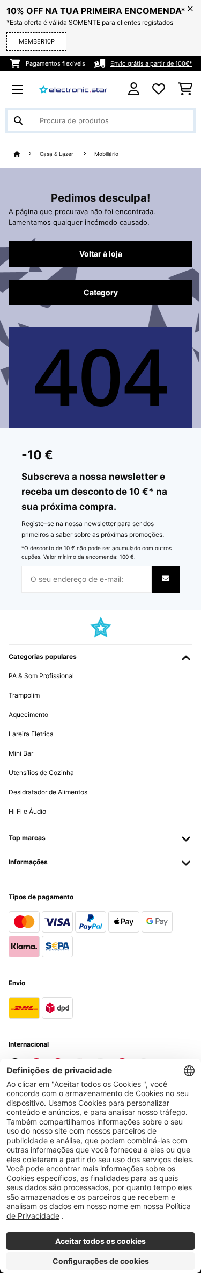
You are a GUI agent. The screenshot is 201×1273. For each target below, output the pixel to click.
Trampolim (24, 695)
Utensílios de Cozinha (41, 773)
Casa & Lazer (57, 154)
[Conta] (133, 89)
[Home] (27, 154)
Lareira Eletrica (31, 734)
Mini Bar (21, 753)
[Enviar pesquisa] (18, 120)
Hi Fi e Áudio (27, 811)
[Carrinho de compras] (185, 89)
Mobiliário (106, 154)
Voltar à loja (100, 254)
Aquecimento (28, 714)
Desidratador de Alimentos (48, 792)
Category (101, 292)
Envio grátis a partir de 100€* (151, 63)
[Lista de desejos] (158, 89)
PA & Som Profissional (41, 676)
